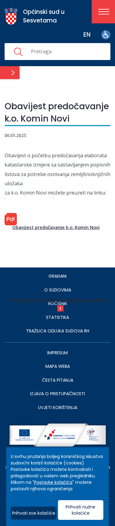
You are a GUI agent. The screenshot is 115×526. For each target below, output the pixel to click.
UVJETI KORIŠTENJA (57, 407)
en (86, 34)
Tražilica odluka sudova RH (57, 331)
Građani (57, 276)
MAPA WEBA (57, 366)
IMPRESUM (57, 353)
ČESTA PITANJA (57, 380)
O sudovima (57, 290)
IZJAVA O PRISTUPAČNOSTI (57, 394)
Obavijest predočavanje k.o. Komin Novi (56, 227)
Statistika (57, 317)
